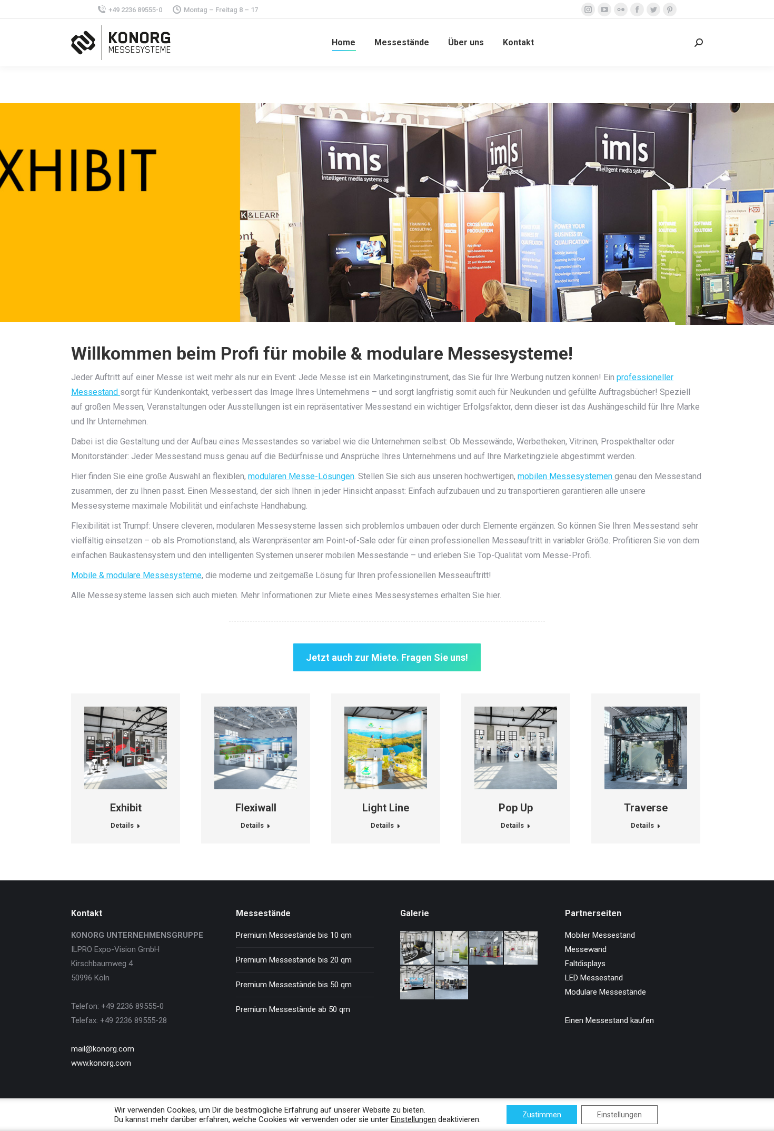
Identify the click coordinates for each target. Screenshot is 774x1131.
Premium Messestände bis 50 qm (294, 984)
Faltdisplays (585, 963)
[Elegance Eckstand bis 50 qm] (452, 983)
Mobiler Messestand (600, 935)
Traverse (646, 807)
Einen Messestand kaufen (609, 1020)
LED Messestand (594, 978)
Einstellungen (619, 1114)
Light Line (385, 807)
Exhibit (126, 807)
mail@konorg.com (102, 1049)
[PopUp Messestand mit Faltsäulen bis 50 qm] (486, 948)
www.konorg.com (101, 1063)
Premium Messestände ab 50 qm (293, 1009)
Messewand (586, 949)
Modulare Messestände (605, 992)
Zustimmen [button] (541, 1114)
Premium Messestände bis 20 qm (294, 960)
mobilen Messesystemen (566, 476)
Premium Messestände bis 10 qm (294, 935)
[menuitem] (344, 42)
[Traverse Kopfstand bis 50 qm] (417, 948)
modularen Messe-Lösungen (301, 476)
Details (122, 825)
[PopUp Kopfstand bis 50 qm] (417, 983)
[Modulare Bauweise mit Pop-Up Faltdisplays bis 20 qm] (452, 948)
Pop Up (516, 807)
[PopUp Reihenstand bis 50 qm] (521, 948)
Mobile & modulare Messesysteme (136, 575)
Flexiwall (255, 807)
